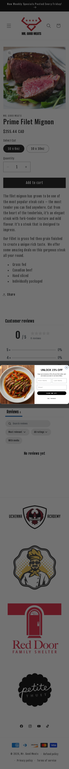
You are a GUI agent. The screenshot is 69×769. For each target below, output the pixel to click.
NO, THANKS (52, 398)
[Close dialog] (66, 367)
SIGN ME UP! (51, 393)
